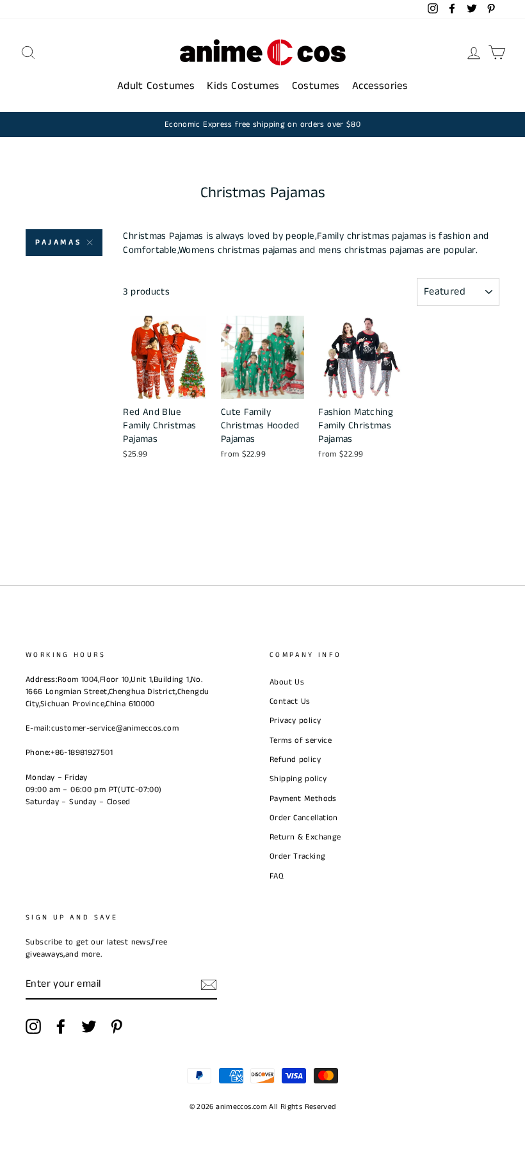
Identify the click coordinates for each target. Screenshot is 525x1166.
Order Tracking (297, 856)
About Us (287, 682)
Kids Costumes (243, 85)
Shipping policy (298, 778)
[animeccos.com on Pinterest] (116, 1026)
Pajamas (58, 242)
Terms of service (301, 740)
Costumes (316, 85)
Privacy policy (295, 720)
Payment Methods (303, 798)
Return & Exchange (305, 837)
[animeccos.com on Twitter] (89, 1026)
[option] (262, 124)
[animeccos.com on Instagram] (33, 1026)
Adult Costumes (156, 85)
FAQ (277, 876)
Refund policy (295, 759)
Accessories (380, 85)
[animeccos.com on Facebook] (61, 1026)
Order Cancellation (304, 817)
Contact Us (290, 701)
